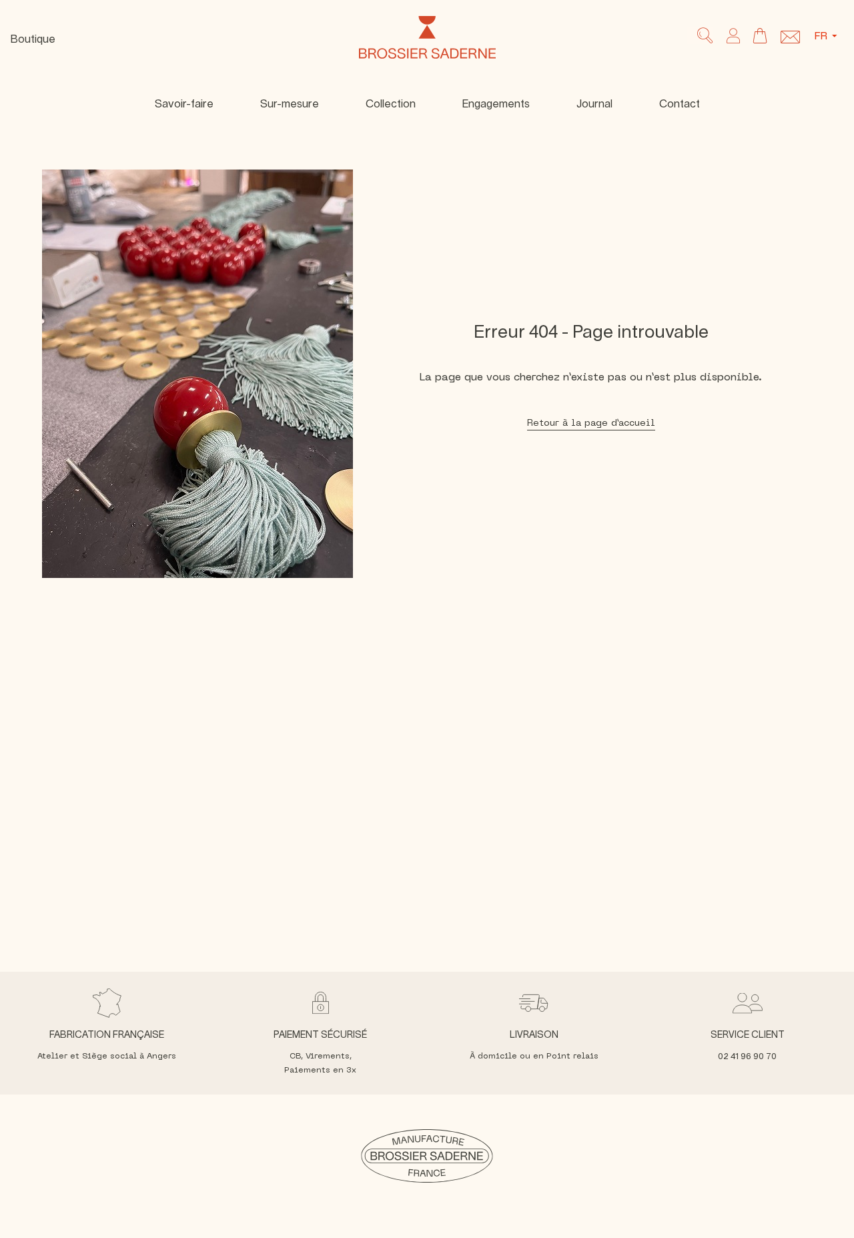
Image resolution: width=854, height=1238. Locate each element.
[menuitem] (391, 104)
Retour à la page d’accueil (591, 423)
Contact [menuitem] (679, 104)
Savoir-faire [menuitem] (184, 104)
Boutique (33, 39)
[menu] (427, 104)
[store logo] (427, 37)
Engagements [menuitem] (496, 104)
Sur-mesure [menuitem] (289, 104)
